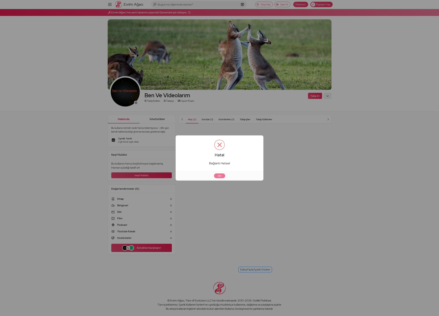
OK (219, 175)
